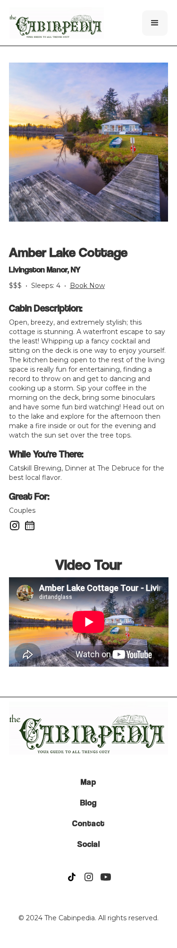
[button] (155, 23)
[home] (56, 23)
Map (88, 782)
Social (88, 844)
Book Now (87, 285)
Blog (88, 802)
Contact (88, 823)
